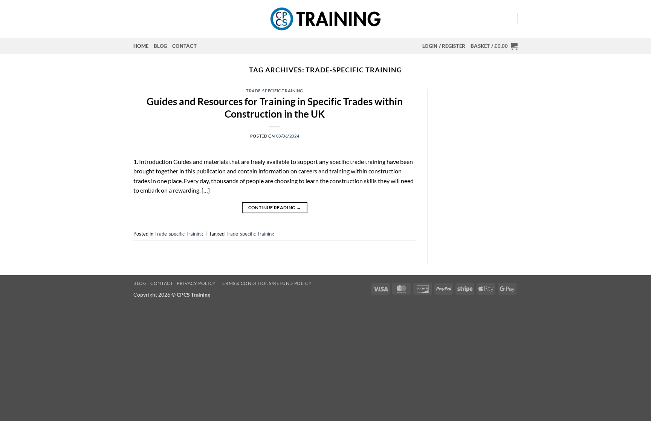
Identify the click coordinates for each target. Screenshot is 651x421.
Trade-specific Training (274, 90)
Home (140, 46)
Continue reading (274, 207)
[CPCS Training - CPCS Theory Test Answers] (325, 19)
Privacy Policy (196, 283)
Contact (184, 46)
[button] (443, 46)
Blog (160, 46)
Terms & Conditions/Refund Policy (266, 283)
